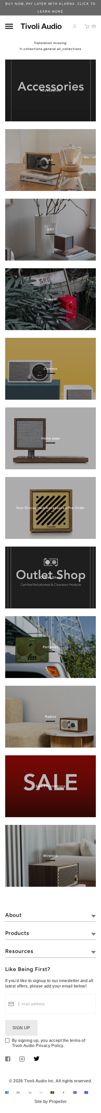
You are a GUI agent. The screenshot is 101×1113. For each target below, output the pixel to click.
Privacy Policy (49, 1045)
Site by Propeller (50, 1101)
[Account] (75, 26)
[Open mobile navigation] (9, 26)
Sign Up (21, 1028)
